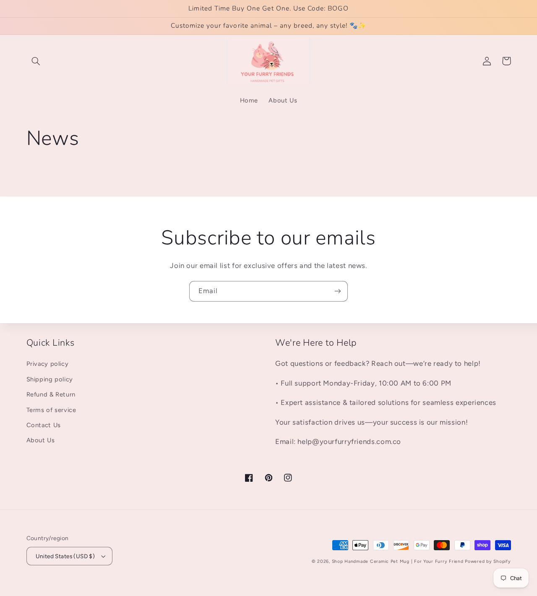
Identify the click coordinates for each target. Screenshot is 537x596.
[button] (36, 61)
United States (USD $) (65, 556)
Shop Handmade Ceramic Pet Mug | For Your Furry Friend (398, 561)
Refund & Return (51, 394)
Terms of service (51, 410)
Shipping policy (49, 379)
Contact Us (43, 425)
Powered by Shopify (488, 561)
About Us (40, 440)
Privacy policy (47, 364)
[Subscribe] (337, 291)
